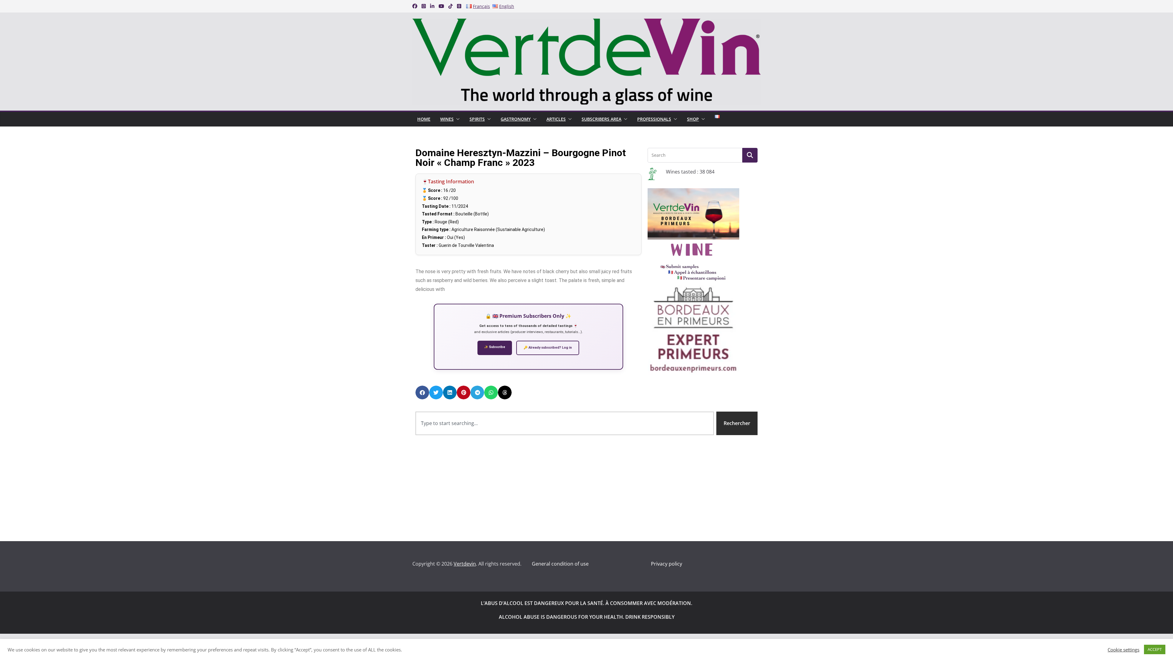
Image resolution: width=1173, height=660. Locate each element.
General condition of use (560, 563)
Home (423, 119)
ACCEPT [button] (1155, 649)
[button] (457, 119)
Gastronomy (516, 119)
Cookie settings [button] (1123, 649)
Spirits (477, 119)
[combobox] (564, 423)
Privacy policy (666, 563)
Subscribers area (601, 119)
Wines (447, 119)
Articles (556, 119)
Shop (693, 119)
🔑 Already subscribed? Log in (548, 348)
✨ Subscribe (494, 347)
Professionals (654, 119)
